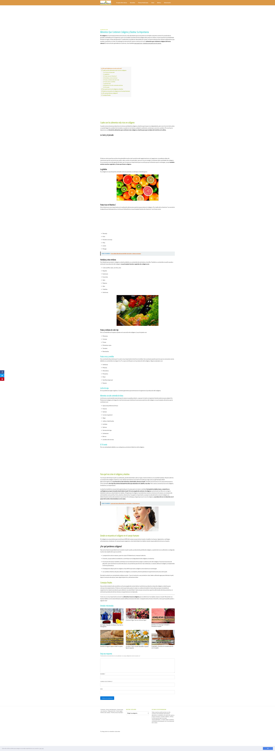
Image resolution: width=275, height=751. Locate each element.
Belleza (159, 2)
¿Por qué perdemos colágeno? (110, 93)
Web (101, 689)
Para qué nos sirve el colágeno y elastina (112, 89)
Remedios (132, 2)
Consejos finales (106, 95)
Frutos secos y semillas (109, 81)
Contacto (103, 709)
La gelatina (106, 74)
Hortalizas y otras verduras (110, 78)
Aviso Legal (119, 711)
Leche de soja (107, 83)
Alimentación (167, 2)
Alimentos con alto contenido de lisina (113, 85)
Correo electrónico (106, 681)
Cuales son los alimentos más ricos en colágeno (114, 70)
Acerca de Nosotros (111, 709)
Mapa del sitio (111, 711)
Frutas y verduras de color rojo (111, 79)
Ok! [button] (268, 748)
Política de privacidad (116, 712)
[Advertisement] (137, 16)
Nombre (102, 674)
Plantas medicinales (143, 2)
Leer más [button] (41, 748)
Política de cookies (105, 712)
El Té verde (106, 87)
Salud (152, 2)
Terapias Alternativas (121, 2)
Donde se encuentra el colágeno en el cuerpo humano (116, 91)
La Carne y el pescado (109, 72)
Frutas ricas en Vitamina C (110, 76)
